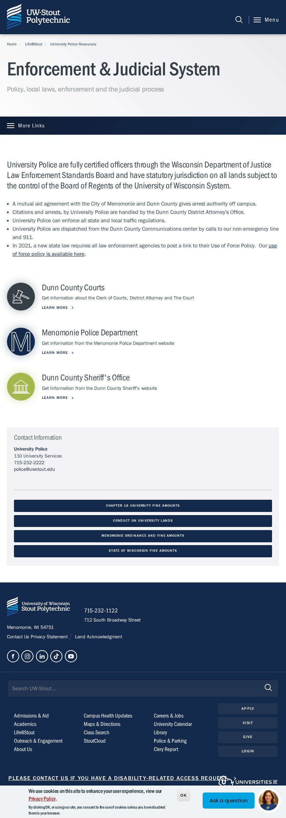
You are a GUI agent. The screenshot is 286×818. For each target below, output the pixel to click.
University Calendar (173, 724)
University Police (30, 449)
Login (248, 751)
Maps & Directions (102, 724)
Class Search (96, 732)
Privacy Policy (42, 799)
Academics (25, 724)
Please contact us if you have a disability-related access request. (118, 778)
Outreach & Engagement (38, 741)
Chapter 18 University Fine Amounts (143, 506)
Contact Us (19, 637)
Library (160, 732)
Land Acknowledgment (98, 637)
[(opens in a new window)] (13, 656)
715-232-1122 (101, 610)
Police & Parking (170, 741)
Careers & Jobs (168, 716)
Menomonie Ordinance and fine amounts (143, 536)
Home (12, 44)
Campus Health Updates (108, 716)
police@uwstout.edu (34, 469)
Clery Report (166, 749)
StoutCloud (95, 741)
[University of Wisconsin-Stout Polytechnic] (38, 608)
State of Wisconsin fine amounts (143, 551)
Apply (247, 708)
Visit (248, 723)
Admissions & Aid (31, 716)
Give (247, 737)
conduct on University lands (143, 521)
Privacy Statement (50, 637)
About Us (23, 749)
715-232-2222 (29, 463)
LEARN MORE (55, 307)
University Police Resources (73, 44)
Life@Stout (33, 44)
